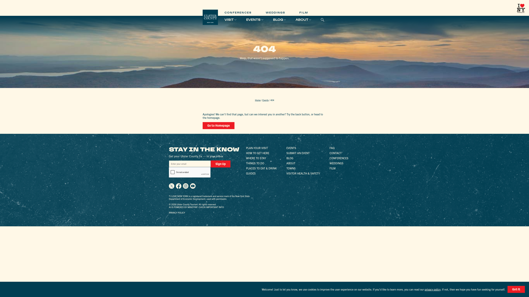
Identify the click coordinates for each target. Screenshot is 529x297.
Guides (251, 173)
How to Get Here (257, 153)
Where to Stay (256, 158)
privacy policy (433, 289)
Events (253, 19)
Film (303, 12)
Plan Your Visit (257, 148)
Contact (336, 153)
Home (258, 100)
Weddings (275, 12)
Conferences (238, 12)
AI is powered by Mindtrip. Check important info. (196, 207)
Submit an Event (298, 153)
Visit (229, 19)
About (302, 19)
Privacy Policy (177, 212)
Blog (278, 19)
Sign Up (220, 164)
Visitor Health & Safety (303, 173)
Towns (291, 168)
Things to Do (255, 163)
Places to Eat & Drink (261, 168)
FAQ (332, 148)
